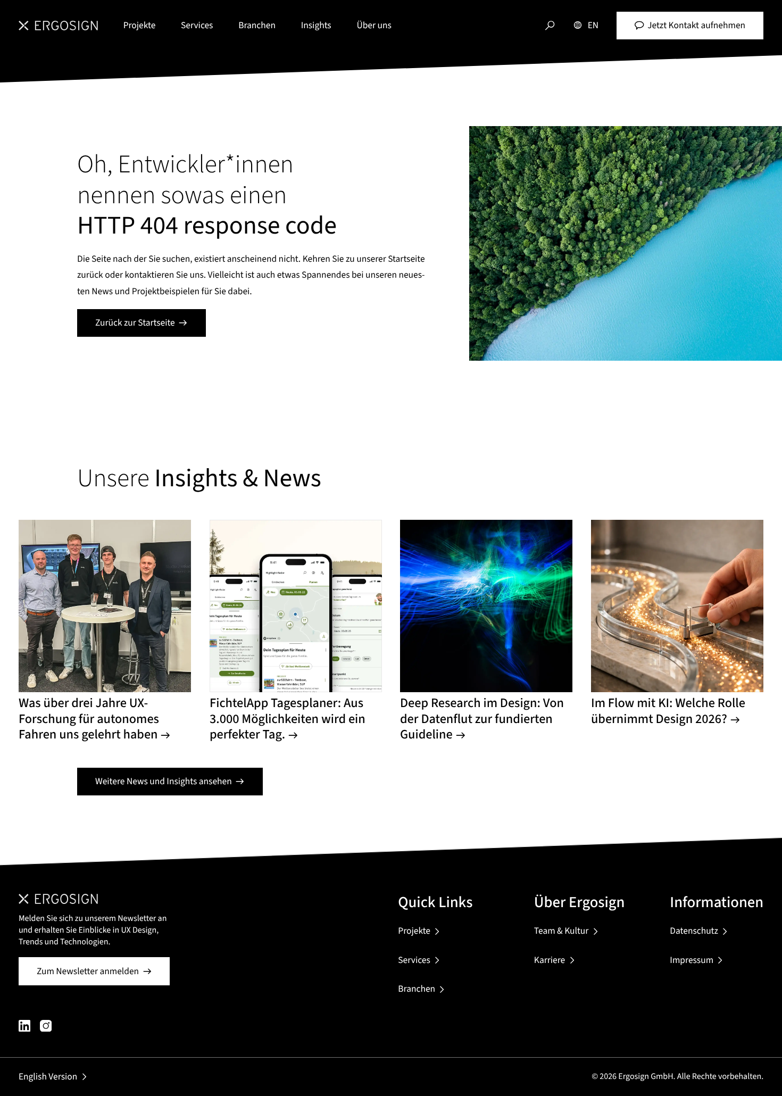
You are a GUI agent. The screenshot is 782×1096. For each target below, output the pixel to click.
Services (197, 25)
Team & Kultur (561, 930)
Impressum (691, 960)
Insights (316, 25)
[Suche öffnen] (549, 25)
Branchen (257, 25)
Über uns (373, 25)
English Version (48, 1076)
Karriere (549, 960)
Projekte (139, 25)
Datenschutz (694, 930)
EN (593, 25)
